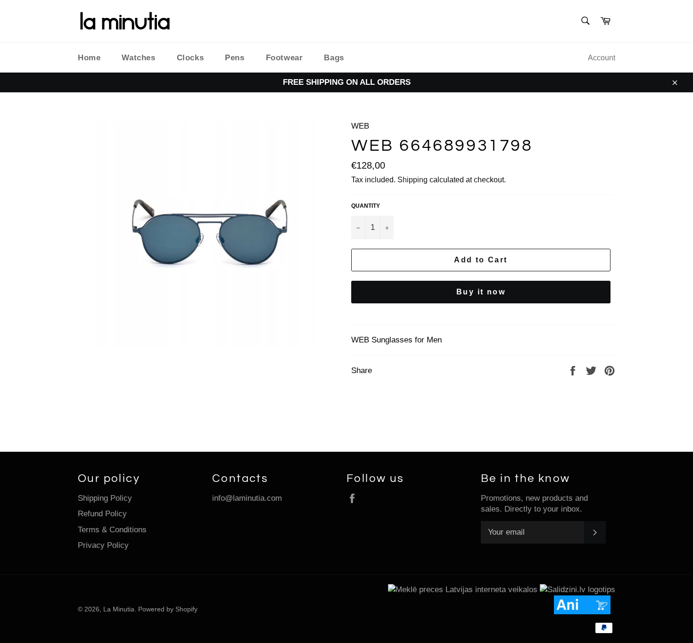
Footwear (284, 57)
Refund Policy (102, 513)
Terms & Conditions (112, 529)
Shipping (412, 180)
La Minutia (118, 609)
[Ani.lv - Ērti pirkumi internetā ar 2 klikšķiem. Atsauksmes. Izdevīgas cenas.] (584, 611)
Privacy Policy (103, 545)
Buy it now (480, 292)
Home (89, 57)
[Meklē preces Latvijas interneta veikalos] (462, 589)
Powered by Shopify (168, 609)
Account (601, 58)
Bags (334, 57)
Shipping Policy (105, 498)
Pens (234, 57)
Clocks (190, 57)
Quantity (365, 206)
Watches (138, 57)
